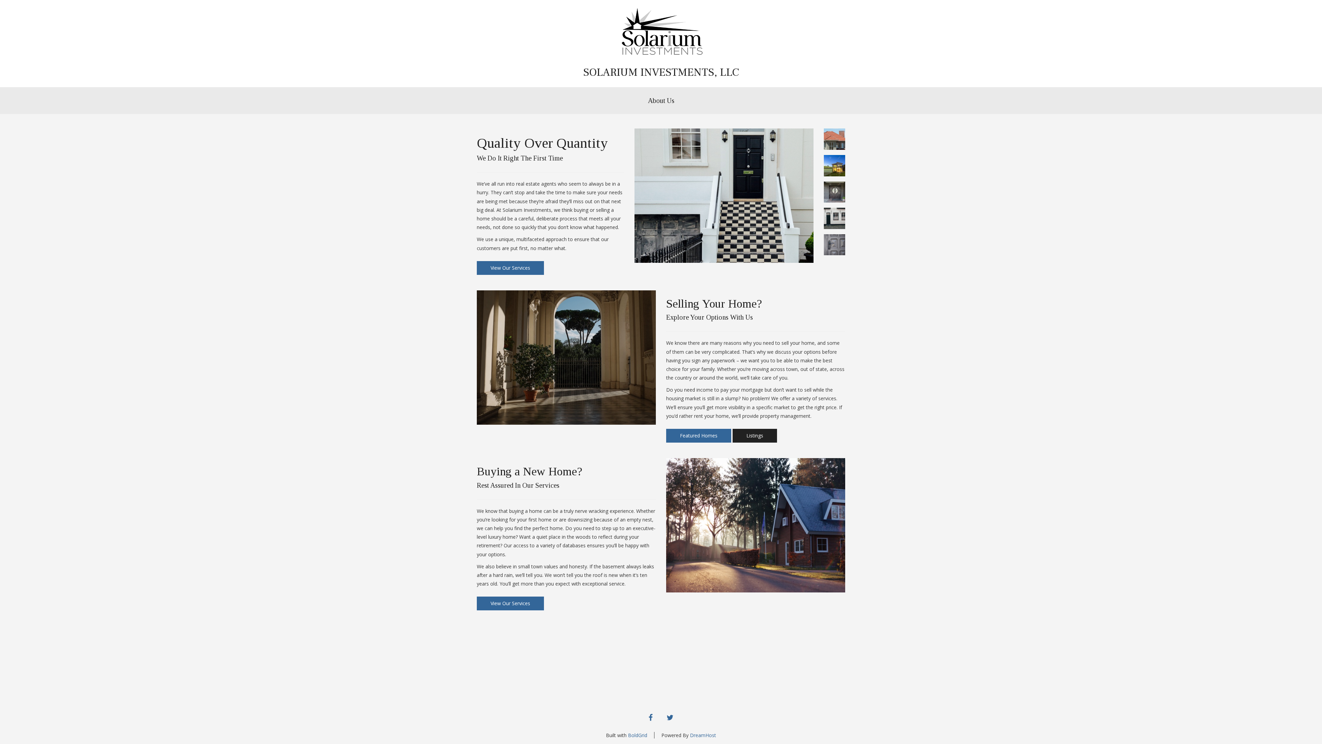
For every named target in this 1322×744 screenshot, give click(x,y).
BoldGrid (637, 735)
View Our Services (510, 268)
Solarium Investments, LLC (661, 72)
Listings (754, 435)
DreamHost (703, 735)
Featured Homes (698, 435)
